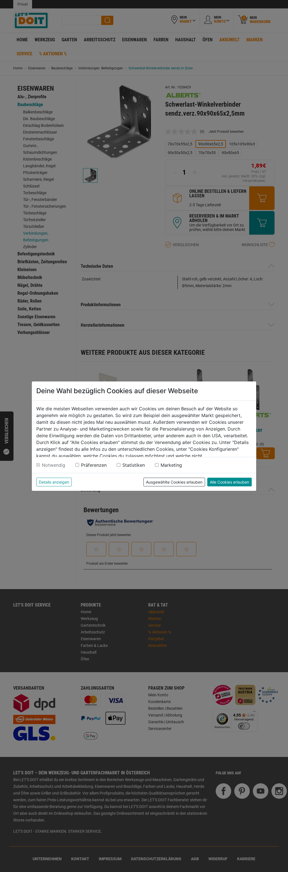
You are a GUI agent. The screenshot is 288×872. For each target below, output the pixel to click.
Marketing (171, 465)
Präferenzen (94, 465)
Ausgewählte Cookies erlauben (174, 482)
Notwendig (53, 465)
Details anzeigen (54, 482)
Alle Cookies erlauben (229, 482)
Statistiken (133, 465)
